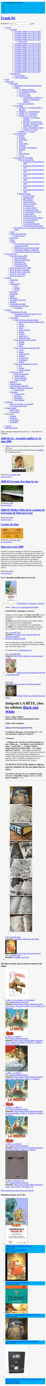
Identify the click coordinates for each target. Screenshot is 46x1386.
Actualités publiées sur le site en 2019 (27, 44)
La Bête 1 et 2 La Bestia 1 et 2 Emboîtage (20, 1000)
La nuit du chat (24, 94)
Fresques (13, 416)
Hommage (16, 637)
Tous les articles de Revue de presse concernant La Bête (27, 245)
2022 (7, 1079)
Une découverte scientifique (33, 218)
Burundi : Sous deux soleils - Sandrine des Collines (33, 125)
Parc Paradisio (19, 400)
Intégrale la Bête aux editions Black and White (21, 1341)
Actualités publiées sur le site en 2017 (27, 48)
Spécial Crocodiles (29, 204)
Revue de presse (11, 254)
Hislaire (21, 332)
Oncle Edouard (24, 154)
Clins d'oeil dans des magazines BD (27, 348)
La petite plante (28, 214)
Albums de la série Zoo (18, 234)
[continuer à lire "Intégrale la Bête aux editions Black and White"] (11, 696)
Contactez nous (15, 74)
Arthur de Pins (24, 354)
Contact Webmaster (21, 78)
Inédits (12, 296)
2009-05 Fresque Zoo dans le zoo (19, 481)
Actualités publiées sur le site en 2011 (27, 60)
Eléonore (22, 138)
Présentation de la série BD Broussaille (28, 86)
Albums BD (9, 82)
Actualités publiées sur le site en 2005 (27, 72)
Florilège (13, 302)
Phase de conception (21, 374)
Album (21, 1004)
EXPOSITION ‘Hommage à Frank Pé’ (31, 603)
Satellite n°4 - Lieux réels (28, 116)
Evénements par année (18, 304)
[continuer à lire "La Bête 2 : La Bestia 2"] (16, 1034)
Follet (21, 346)
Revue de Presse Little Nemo (20, 272)
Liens (12, 282)
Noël (27, 957)
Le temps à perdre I (30, 208)
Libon (21, 328)
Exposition (18, 635)
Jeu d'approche (28, 206)
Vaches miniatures (20, 378)
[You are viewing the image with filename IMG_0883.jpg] (21, 803)
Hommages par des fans (18, 312)
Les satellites (18, 106)
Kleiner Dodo (15, 410)
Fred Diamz (23, 360)
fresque (21, 684)
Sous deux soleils (25, 96)
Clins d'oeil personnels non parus (26, 364)
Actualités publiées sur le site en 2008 (27, 66)
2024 (23, 957)
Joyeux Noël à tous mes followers (29, 953)
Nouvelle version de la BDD (15, 639)
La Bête (12, 242)
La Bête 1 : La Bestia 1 (13, 1073)
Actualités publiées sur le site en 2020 (27, 46)
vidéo (7, 446)
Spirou (12, 240)
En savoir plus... (6, 477)
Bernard (21, 136)
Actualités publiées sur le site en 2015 (27, 52)
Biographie (14, 294)
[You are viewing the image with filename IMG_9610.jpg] (21, 913)
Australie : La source (30, 130)
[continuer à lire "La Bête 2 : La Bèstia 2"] (16, 1105)
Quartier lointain (15, 384)
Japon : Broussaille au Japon (33, 128)
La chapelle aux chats (30, 210)
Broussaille (14, 84)
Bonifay (17, 288)
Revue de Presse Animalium (20, 270)
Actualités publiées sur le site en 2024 (27, 33)
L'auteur (8, 278)
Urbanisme (14, 392)
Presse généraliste (20, 258)
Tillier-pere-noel (24, 338)
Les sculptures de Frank (18, 406)
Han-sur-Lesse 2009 (12, 546)
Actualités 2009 (14, 475)
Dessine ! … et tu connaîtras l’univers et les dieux (22, 1315)
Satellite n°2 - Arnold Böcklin (29, 112)
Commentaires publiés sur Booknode (27, 252)
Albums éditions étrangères (18, 1002)
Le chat (21, 156)
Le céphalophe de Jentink (32, 212)
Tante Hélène (23, 144)
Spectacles (13, 418)
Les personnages (20, 134)
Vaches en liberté (20, 380)
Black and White (33, 939)
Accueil (8, 27)
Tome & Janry (24, 358)
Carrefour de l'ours (29, 216)
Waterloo (29, 635)
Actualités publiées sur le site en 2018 (27, 50)
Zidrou (8, 728)
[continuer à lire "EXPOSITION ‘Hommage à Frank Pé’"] (11, 603)
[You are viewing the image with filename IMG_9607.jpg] (21, 858)
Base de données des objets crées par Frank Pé (17, 1190)
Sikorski (22, 326)
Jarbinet (21, 342)
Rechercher (5, 23)
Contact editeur (19, 76)
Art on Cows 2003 (16, 372)
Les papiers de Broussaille (23, 158)
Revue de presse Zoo (17, 276)
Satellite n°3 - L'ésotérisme (28, 114)
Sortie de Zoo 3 (19, 236)
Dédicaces (13, 298)
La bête (24, 939)
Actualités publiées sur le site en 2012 (27, 58)
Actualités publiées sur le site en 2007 (27, 68)
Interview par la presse (18, 274)
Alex (20, 152)
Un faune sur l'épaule (26, 104)
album (16, 1004)
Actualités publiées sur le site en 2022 (27, 35)
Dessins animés (10, 408)
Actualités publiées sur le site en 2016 (27, 56)
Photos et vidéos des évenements (21, 388)
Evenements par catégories (19, 306)
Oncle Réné (23, 140)
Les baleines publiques (27, 90)
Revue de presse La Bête (18, 256)
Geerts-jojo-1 (23, 336)
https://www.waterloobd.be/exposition (25, 607)
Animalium (14, 280)
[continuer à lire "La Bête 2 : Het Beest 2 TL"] (16, 1179)
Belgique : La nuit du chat (32, 122)
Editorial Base (14, 1113)
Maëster (21, 344)
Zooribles (40, 450)
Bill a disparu (28, 200)
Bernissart (17, 396)
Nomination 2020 (20, 264)
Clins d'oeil (14, 318)
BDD (7, 80)
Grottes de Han (10, 524)
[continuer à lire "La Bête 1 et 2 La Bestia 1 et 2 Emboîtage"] (16, 998)
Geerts (21, 350)
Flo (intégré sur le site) (18, 300)
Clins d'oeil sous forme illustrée (25, 340)
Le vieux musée (28, 196)
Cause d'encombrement (31, 224)
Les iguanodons (28, 222)
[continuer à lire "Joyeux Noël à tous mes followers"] (11, 953)
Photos (16, 684)
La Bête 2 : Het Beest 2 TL (15, 1181)
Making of (13, 382)
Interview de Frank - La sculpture (21, 404)
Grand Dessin (19, 390)
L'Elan (12, 232)
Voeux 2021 (23, 41)
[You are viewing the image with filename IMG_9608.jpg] (21, 876)
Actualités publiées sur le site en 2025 (27, 31)
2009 (11, 503)
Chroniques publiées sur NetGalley (26, 250)
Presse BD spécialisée (22, 260)
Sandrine (22, 150)
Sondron (22, 356)
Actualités (13, 29)
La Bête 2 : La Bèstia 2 (34, 1042)
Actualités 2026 (14, 633)
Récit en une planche (26, 160)
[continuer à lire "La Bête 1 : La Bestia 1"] (16, 1071)
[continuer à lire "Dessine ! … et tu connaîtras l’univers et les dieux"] (16, 1313)
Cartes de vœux (15, 540)
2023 (11, 682)
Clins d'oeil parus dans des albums (26, 320)
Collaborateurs (15, 284)
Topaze (16, 290)
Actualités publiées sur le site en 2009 (27, 64)
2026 (24, 635)
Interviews (13, 292)
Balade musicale (29, 202)
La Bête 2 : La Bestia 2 (13, 1036)
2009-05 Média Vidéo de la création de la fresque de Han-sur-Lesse (23, 511)
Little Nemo (14, 238)
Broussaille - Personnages (28, 148)
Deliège (21, 362)
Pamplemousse (28, 198)
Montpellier (18, 398)
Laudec (21, 352)
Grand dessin (14, 420)
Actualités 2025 (14, 937)
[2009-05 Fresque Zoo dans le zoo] (12, 501)
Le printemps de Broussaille (33, 226)
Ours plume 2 (14, 412)
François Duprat (24, 370)
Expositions (18, 308)
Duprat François (24, 330)
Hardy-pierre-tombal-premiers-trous (31, 322)
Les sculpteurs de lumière (28, 92)
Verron (21, 324)
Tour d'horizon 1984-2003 (19, 386)
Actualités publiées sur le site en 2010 (27, 62)
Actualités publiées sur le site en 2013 (27, 54)
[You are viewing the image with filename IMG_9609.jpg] (21, 895)
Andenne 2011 (19, 394)
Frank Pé (23, 728)
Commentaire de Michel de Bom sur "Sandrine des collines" (32, 100)
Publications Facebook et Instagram (26, 248)
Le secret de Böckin (30, 220)
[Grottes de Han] (12, 538)
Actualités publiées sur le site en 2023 (27, 37)
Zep (20, 366)
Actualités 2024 (14, 955)
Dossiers (8, 310)
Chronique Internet (21, 266)
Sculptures (9, 402)
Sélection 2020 (19, 262)
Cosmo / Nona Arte (16, 1006)
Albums (17, 88)
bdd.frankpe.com (25, 650)
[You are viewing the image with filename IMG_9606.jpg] (21, 840)
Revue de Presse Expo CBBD (20, 268)
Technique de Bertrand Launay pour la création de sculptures (28, 315)
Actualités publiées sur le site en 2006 (27, 70)
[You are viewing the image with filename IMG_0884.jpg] (21, 822)
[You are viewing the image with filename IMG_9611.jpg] (21, 931)
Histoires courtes (24, 194)
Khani (7, 1187)
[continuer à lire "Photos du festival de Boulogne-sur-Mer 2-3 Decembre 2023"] (11, 673)
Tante (21, 142)
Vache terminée (19, 376)
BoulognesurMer (35, 684)
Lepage (21, 368)
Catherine (22, 146)
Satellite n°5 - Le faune (27, 132)
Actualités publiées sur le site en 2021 (27, 39)
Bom (16, 286)
